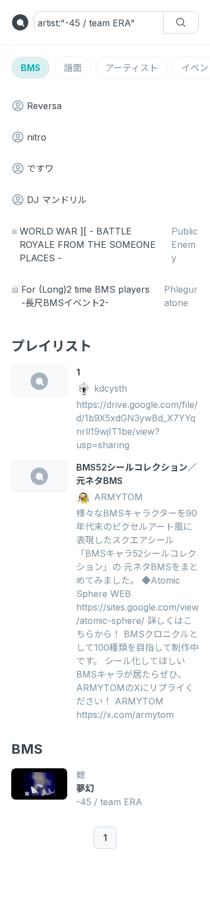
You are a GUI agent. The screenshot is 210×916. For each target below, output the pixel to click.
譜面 (73, 67)
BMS (30, 67)
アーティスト (131, 67)
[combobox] (88, 23)
